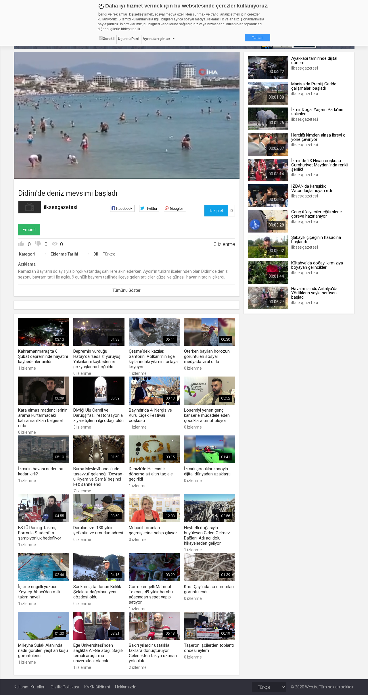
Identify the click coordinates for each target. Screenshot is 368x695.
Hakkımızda (125, 687)
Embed (29, 229)
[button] (32, 172)
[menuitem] (220, 172)
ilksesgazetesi (60, 207)
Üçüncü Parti (128, 39)
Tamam (257, 38)
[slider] (126, 163)
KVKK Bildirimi (97, 687)
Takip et (216, 210)
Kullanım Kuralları (29, 687)
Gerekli (108, 39)
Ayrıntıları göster (156, 39)
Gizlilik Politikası (65, 687)
